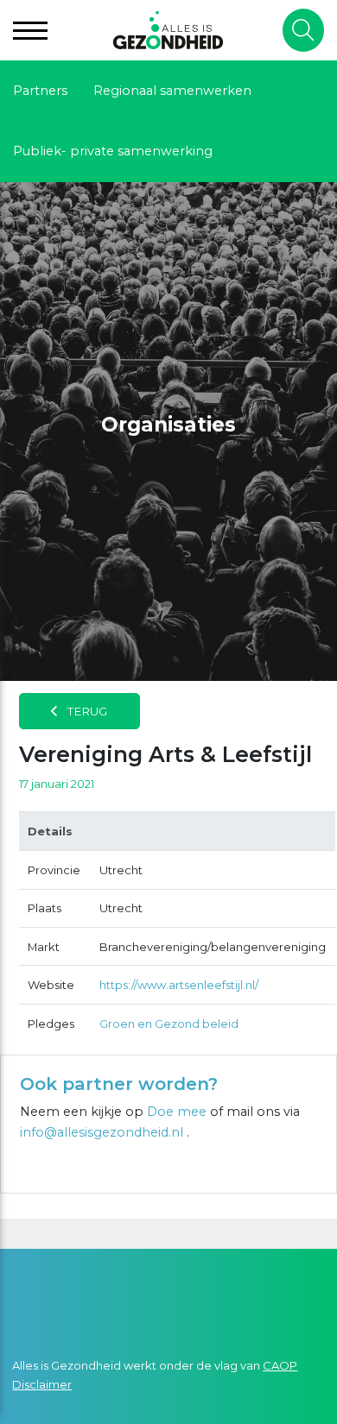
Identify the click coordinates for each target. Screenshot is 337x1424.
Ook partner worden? (119, 1084)
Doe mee (177, 1111)
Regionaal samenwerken (172, 90)
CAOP (280, 1365)
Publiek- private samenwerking (113, 151)
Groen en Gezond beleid (168, 1023)
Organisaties (168, 425)
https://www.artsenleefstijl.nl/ (178, 985)
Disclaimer (42, 1384)
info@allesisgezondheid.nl (103, 1132)
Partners (40, 90)
